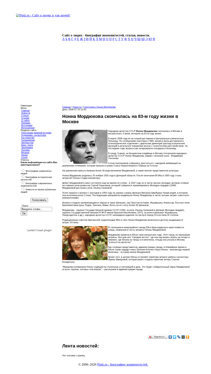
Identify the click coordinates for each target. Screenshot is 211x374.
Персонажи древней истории (36, 132)
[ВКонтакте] (170, 337)
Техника (25, 150)
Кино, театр (27, 145)
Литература (27, 142)
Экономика (27, 147)
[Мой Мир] (183, 337)
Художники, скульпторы (33, 135)
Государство (27, 137)
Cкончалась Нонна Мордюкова (99, 107)
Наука (24, 155)
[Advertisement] (125, 74)
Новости (25, 113)
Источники (26, 125)
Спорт (24, 157)
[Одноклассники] (187, 337)
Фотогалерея (28, 128)
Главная (25, 110)
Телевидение (28, 140)
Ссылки (25, 118)
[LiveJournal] (179, 337)
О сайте (25, 120)
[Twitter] (174, 337)
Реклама (25, 123)
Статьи (25, 115)
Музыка (25, 152)
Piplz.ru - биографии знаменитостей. (122, 364)
